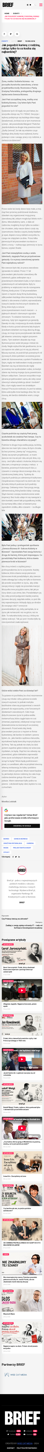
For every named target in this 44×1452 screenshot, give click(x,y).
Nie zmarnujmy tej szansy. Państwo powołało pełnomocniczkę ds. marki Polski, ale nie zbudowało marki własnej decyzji (20, 1279)
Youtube (31, 1434)
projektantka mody (22, 848)
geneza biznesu (21, 839)
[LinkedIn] (19, 857)
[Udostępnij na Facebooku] (4, 34)
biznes (6, 839)
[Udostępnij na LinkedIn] (17, 34)
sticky (6, 852)
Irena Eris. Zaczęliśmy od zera (14, 1176)
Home (7, 13)
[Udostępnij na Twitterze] (10, 34)
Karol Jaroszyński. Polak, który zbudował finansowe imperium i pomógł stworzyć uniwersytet (19, 970)
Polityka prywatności (27, 1448)
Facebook (14, 1431)
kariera (30, 843)
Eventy (16, 13)
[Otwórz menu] (40, 5)
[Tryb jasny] (28, 5)
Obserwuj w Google (22, 826)
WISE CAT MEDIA (24, 1443)
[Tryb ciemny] (36, 5)
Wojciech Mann (9, 1314)
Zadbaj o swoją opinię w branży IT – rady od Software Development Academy (24, 926)
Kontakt (11, 1448)
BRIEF (20, 41)
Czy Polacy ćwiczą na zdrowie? (15, 919)
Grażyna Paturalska (12, 843)
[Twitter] (16, 857)
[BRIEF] (22, 870)
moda (5, 848)
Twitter (15, 1434)
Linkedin (31, 1431)
